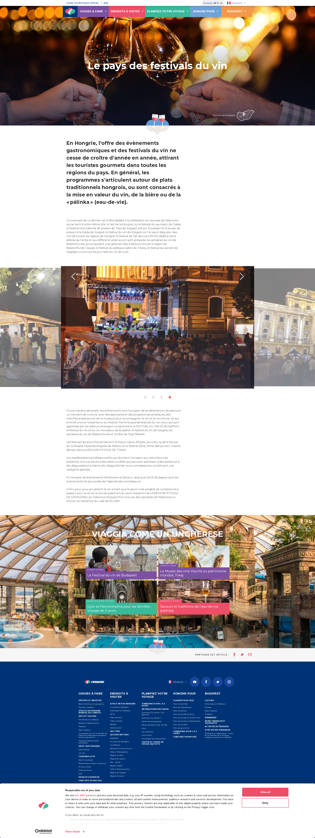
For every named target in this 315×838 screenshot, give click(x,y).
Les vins (82, 753)
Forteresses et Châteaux (89, 720)
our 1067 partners (85, 795)
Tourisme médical (86, 707)
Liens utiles (147, 735)
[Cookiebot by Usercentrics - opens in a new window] (43, 831)
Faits (144, 728)
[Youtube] (195, 682)
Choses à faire (91, 11)
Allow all (265, 792)
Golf (80, 774)
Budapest (234, 11)
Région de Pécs (116, 755)
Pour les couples (180, 724)
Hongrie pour (203, 11)
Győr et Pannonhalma (119, 769)
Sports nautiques (86, 760)
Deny (265, 802)
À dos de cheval (85, 770)
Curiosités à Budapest (119, 707)
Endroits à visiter (125, 11)
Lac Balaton (115, 745)
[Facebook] (206, 682)
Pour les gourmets (181, 728)
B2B (106, 3)
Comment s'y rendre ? (151, 718)
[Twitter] (218, 682)
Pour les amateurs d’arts (183, 714)
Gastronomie (84, 750)
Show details (72, 831)
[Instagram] (229, 682)
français (237, 3)
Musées (113, 724)
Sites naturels (116, 717)
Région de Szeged (118, 772)
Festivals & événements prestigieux (89, 742)
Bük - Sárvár (115, 762)
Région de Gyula (117, 776)
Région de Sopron (118, 759)
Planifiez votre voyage (165, 11)
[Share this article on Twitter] (240, 655)
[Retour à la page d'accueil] (70, 11)
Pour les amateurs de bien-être (186, 718)
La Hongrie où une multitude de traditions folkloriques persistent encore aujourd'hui (93, 735)
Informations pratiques (152, 721)
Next (242, 276)
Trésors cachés (116, 721)
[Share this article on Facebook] (233, 655)
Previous (73, 276)
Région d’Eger (116, 766)
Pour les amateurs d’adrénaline (186, 721)
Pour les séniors (180, 711)
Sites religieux (85, 730)
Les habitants (147, 732)
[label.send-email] (248, 655)
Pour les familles (180, 704)
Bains (112, 714)
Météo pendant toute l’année (154, 725)
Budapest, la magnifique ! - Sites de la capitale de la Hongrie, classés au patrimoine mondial (219, 735)
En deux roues (85, 767)
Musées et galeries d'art (89, 723)
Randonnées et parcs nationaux (92, 763)
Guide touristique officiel (82, 3)
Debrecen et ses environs (121, 748)
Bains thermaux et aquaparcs (91, 704)
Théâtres (82, 726)
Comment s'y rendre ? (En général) (153, 714)
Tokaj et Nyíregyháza (119, 752)
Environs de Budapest (119, 742)
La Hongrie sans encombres (154, 739)
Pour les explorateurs (182, 707)
